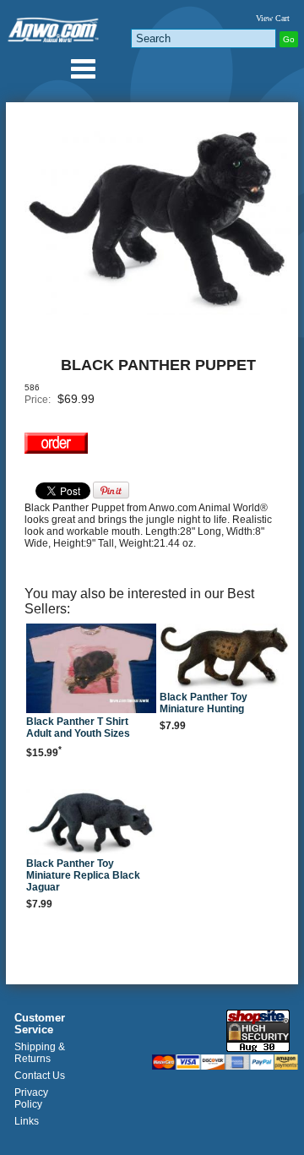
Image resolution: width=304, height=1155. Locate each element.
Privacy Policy (31, 1098)
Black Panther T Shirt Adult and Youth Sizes (78, 727)
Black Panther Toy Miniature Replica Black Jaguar (83, 875)
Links (26, 1121)
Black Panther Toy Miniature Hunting (203, 703)
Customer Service (39, 1024)
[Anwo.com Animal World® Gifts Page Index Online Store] (54, 26)
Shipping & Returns (39, 1053)
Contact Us (39, 1075)
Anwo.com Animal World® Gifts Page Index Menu (83, 68)
